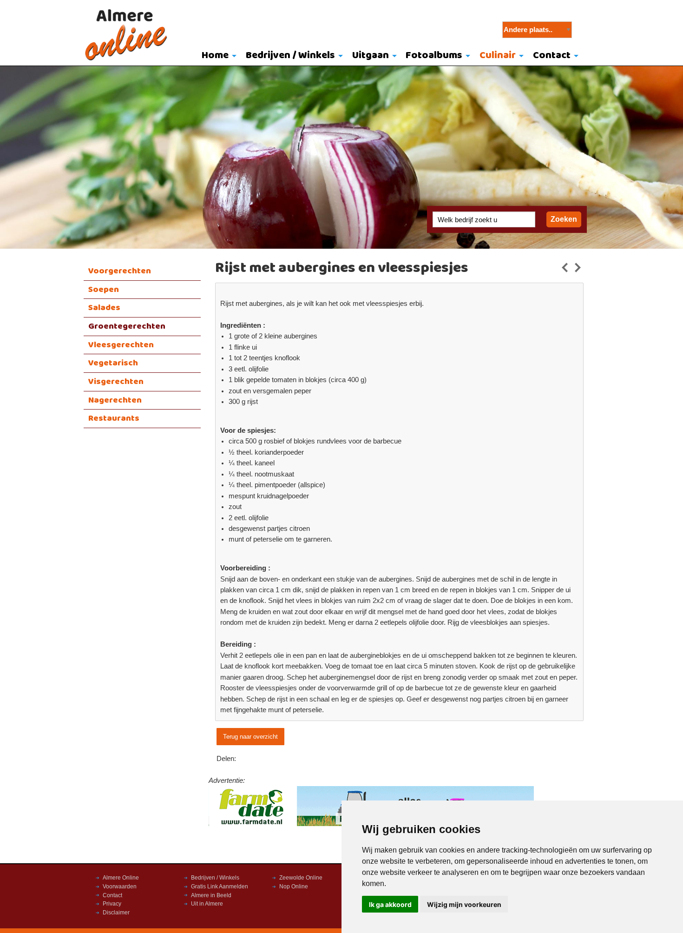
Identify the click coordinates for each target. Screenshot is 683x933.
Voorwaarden (120, 886)
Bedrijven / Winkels (290, 55)
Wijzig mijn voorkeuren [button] (464, 904)
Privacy (112, 903)
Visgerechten (116, 382)
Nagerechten (115, 400)
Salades (104, 308)
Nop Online (293, 886)
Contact (552, 55)
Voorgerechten (119, 271)
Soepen (103, 290)
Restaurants (113, 418)
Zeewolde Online (300, 877)
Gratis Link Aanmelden (219, 886)
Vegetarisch (113, 363)
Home (215, 55)
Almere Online (121, 877)
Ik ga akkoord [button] (390, 904)
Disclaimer (116, 912)
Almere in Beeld (211, 895)
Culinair (497, 55)
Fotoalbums (434, 55)
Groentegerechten (126, 326)
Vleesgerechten (121, 345)
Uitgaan (370, 55)
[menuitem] (217, 56)
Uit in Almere (207, 903)
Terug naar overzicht (250, 736)
